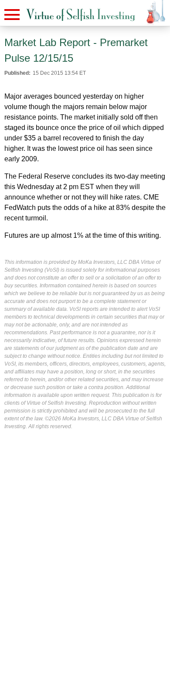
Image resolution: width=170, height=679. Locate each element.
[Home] (80, 15)
